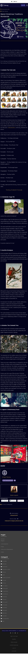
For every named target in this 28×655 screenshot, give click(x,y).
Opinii (3, 574)
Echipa (2, 546)
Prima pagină (14, 642)
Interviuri (4, 572)
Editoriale (4, 564)
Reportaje (4, 613)
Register (2, 540)
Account (2, 538)
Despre (14, 639)
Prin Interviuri (5, 594)
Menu (23, 5)
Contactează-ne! (4, 544)
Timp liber (4, 615)
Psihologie (4, 610)
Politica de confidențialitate (7, 549)
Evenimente (4, 566)
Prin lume (4, 504)
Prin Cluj (4, 583)
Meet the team (14, 636)
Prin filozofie (5, 588)
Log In (14, 648)
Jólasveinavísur (11, 127)
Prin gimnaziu (5, 591)
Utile (3, 621)
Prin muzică (4, 602)
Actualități (4, 561)
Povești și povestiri (6, 577)
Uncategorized (9, 504)
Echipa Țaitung (5, 11)
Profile (2, 552)
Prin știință (4, 607)
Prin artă (4, 580)
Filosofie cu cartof (6, 569)
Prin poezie (4, 604)
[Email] (15, 480)
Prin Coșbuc (4, 585)
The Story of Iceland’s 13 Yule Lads (14, 190)
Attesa (17, 630)
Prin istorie (4, 596)
